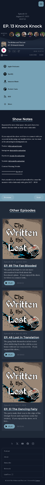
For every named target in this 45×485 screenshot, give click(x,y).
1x (14, 51)
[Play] (3, 50)
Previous (8, 197)
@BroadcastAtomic (15, 146)
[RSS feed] (12, 443)
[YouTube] (22, 443)
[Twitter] (17, 443)
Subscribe (33, 55)
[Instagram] (33, 443)
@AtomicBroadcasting (17, 161)
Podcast (7, 451)
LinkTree (7, 474)
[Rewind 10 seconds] (9, 51)
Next (39, 197)
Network (7, 469)
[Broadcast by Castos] (4, 55)
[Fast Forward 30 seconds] (19, 51)
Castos (37, 480)
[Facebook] (28, 443)
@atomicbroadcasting (18, 150)
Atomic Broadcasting (17, 156)
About (6, 457)
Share (41, 55)
